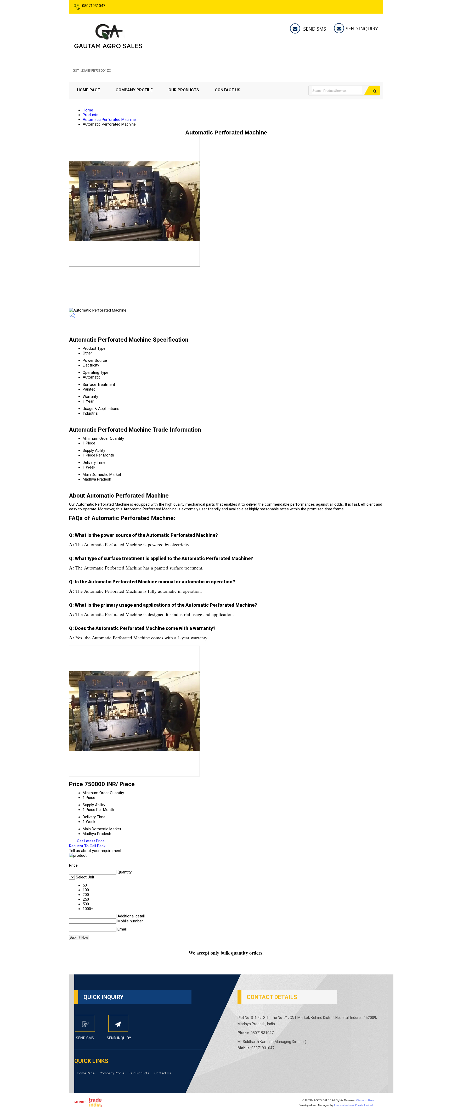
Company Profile (134, 90)
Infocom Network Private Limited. (354, 1105)
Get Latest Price (90, 841)
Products (90, 114)
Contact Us (227, 90)
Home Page (88, 90)
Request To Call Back (87, 846)
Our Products (183, 90)
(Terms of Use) (365, 1100)
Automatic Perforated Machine (109, 119)
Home (88, 110)
